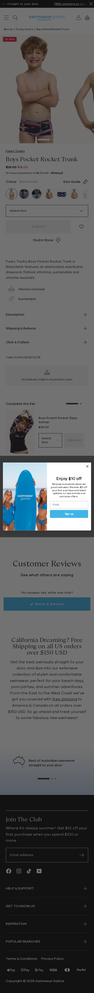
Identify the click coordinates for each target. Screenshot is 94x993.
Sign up (69, 513)
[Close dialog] (87, 466)
